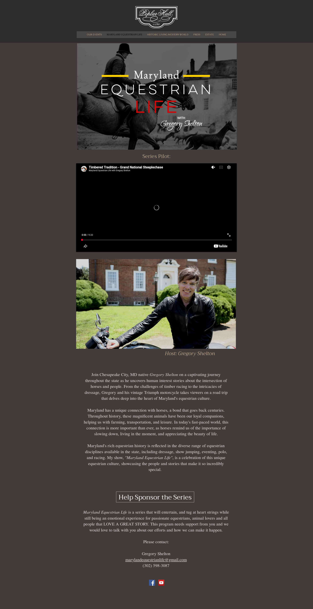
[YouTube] (161, 583)
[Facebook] (152, 583)
